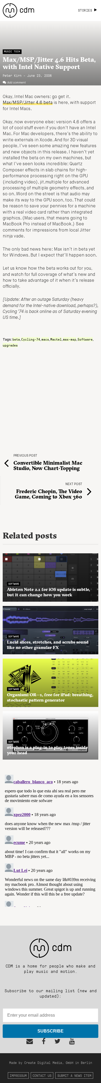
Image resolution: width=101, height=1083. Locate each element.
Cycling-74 (30, 339)
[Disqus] (50, 839)
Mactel (56, 339)
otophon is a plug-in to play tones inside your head (47, 750)
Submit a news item (74, 1075)
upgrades (10, 345)
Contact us (42, 1075)
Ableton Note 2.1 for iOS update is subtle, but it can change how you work (48, 592)
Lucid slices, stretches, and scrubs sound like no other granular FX (48, 644)
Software (85, 339)
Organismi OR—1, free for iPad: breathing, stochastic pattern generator (50, 697)
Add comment (16, 82)
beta (16, 339)
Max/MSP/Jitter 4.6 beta (28, 103)
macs (45, 339)
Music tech (12, 51)
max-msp (69, 339)
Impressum (18, 1075)
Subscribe (50, 1031)
